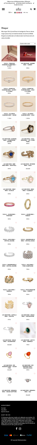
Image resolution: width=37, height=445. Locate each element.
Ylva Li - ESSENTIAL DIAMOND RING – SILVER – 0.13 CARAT (9, 90)
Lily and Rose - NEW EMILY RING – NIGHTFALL (9, 164)
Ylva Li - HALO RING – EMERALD (9, 290)
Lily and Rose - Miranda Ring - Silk (27, 391)
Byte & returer (5, 411)
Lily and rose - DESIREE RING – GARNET (28, 64)
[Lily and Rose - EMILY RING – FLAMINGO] (28, 179)
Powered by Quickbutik (18, 441)
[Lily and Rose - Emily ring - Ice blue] (9, 179)
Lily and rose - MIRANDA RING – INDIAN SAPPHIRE (9, 391)
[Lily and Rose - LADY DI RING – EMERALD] (28, 330)
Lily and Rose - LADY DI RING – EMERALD (28, 340)
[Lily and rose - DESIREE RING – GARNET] (28, 53)
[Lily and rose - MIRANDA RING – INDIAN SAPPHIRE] (9, 380)
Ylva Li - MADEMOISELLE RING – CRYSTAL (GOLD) (28, 240)
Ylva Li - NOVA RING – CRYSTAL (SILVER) (9, 240)
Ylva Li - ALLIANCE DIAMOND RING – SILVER (9, 114)
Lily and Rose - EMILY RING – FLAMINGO (28, 189)
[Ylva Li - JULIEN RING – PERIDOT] (28, 204)
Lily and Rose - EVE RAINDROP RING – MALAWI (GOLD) (27, 367)
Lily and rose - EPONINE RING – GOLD (28, 164)
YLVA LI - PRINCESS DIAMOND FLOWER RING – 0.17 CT (9, 65)
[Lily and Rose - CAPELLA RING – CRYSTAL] (9, 305)
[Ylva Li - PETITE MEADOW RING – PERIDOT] (28, 280)
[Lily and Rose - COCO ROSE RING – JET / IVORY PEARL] (28, 129)
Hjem (9, 23)
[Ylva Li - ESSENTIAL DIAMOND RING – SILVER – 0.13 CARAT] (9, 79)
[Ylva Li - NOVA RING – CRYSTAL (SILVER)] (9, 229)
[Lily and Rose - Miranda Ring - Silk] (28, 380)
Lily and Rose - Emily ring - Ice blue (9, 189)
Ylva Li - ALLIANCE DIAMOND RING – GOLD (27, 114)
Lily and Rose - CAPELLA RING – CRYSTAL (9, 315)
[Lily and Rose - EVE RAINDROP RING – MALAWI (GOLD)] (28, 355)
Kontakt (3, 408)
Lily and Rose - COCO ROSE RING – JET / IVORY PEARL (28, 140)
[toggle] (4, 9)
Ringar (28, 23)
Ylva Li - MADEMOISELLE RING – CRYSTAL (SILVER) (9, 265)
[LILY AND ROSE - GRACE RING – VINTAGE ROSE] (28, 305)
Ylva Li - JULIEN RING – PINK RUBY (9, 215)
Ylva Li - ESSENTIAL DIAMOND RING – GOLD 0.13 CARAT (27, 90)
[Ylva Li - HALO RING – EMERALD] (9, 280)
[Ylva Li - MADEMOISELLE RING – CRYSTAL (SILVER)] (9, 255)
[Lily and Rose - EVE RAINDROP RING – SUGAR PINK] (9, 355)
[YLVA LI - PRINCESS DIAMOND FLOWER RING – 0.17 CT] (9, 53)
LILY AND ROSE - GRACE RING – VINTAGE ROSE (27, 315)
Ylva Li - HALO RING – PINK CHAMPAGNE (28, 265)
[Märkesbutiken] (18, 9)
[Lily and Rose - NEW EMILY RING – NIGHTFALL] (9, 154)
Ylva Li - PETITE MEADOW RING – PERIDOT (28, 290)
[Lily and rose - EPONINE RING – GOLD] (28, 154)
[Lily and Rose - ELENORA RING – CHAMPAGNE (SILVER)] (9, 129)
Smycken (23, 23)
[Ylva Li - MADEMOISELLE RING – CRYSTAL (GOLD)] (28, 229)
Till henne (15, 23)
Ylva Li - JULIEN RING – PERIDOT (28, 215)
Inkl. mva (25, 12)
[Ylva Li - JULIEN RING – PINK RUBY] (9, 204)
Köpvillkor (4, 410)
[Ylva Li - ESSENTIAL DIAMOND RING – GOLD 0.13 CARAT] (28, 79)
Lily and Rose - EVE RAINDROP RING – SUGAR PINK (9, 367)
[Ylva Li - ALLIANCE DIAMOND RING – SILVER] (9, 104)
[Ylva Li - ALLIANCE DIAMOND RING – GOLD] (28, 104)
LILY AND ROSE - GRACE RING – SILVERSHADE (9, 340)
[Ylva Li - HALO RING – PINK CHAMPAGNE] (28, 255)
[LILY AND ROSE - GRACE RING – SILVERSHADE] (9, 330)
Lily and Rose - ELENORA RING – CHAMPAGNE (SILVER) (9, 140)
